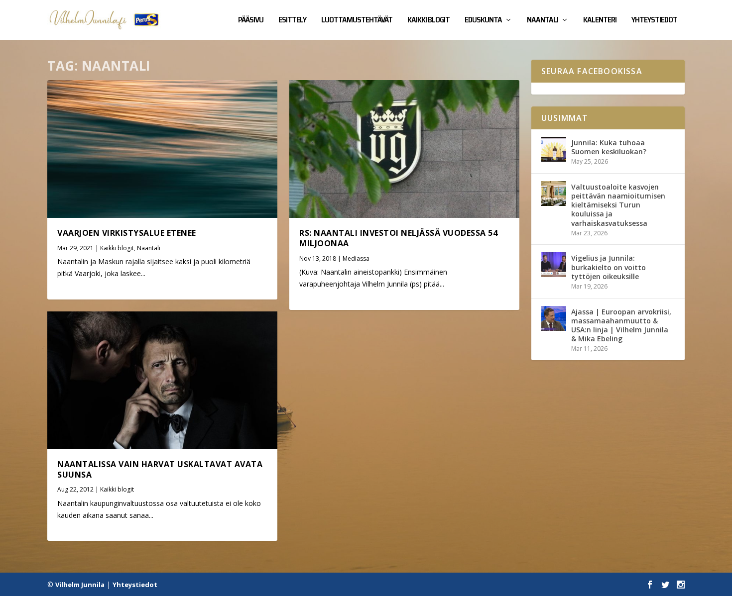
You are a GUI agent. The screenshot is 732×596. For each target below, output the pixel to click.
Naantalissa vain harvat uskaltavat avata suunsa (159, 469)
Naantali (542, 21)
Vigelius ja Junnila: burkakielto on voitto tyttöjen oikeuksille (608, 267)
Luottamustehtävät (356, 21)
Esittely (292, 21)
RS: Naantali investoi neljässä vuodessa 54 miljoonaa (398, 238)
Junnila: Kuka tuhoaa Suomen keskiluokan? (608, 147)
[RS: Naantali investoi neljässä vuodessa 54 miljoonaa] (404, 149)
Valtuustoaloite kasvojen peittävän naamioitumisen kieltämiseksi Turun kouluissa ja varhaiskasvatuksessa (618, 205)
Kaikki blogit (428, 21)
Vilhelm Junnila (80, 584)
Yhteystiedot (654, 21)
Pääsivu (250, 21)
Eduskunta (483, 21)
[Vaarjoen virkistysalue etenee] (162, 149)
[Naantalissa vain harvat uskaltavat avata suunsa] (162, 380)
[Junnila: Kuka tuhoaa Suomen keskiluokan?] (553, 149)
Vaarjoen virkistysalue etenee (126, 232)
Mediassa (356, 258)
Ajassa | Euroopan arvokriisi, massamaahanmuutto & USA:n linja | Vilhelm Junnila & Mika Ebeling (621, 325)
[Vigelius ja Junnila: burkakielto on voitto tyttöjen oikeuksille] (553, 264)
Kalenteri (599, 21)
